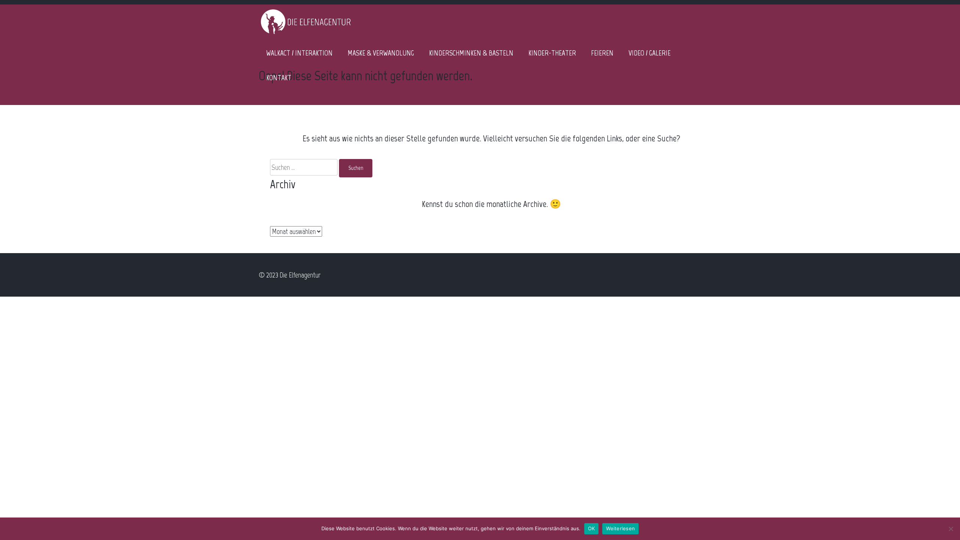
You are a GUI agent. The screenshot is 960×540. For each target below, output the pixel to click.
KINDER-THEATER (552, 52)
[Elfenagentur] (305, 33)
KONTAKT (278, 77)
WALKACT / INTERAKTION (299, 52)
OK (591, 528)
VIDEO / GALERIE (649, 52)
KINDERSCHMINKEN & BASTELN (471, 52)
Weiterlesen (620, 528)
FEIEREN (602, 52)
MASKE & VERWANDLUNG (381, 52)
